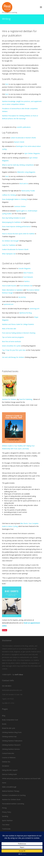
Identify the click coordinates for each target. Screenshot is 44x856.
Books (4, 724)
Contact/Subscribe (8, 753)
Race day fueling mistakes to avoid (13, 218)
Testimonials (6, 829)
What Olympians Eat (8, 254)
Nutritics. (27, 281)
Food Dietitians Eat (26, 286)
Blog (3, 716)
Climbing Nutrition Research (11, 745)
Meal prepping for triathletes (11, 222)
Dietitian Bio (6, 762)
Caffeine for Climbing (9, 195)
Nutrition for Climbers (9, 399)
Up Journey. (22, 297)
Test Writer (5, 825)
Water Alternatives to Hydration (12, 290)
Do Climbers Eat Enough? (10, 241)
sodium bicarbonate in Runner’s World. (23, 138)
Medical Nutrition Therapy (10, 791)
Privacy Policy (6, 812)
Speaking (5, 816)
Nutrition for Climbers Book (11, 799)
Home (4, 783)
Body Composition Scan (10, 720)
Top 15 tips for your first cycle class (14, 350)
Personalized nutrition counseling (13, 804)
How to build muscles (9, 286)
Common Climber (20, 206)
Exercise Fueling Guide (9, 774)
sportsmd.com (8, 304)
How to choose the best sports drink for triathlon (18, 234)
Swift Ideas (19, 675)
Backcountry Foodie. (28, 191)
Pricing (4, 808)
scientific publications (24, 127)
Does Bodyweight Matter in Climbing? (14, 199)
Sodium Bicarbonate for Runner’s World (15, 249)
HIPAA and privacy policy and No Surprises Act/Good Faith (21, 778)
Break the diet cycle (8, 728)
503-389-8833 (6, 686)
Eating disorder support (9, 770)
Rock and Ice (24, 183)
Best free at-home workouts (11, 341)
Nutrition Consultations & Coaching (13, 795)
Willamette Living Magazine (26, 172)
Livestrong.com (34, 309)
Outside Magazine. (25, 268)
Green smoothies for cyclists (11, 346)
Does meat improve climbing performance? (16, 226)
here (6, 84)
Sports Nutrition (7, 820)
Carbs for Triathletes (9, 245)
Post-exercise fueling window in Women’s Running (18, 333)
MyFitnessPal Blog (25, 313)
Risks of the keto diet (9, 329)
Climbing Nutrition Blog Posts (12, 732)
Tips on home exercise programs (13, 337)
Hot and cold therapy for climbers (13, 357)
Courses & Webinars (9, 757)
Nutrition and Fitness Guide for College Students (18, 324)
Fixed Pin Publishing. (26, 399)
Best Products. (28, 273)
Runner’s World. (19, 142)
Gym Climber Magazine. (32, 153)
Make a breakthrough (9, 787)
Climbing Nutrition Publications (12, 741)
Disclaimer (5, 766)
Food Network (28, 277)
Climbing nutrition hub (9, 737)
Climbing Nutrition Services (11, 749)
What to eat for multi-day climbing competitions (18, 165)
